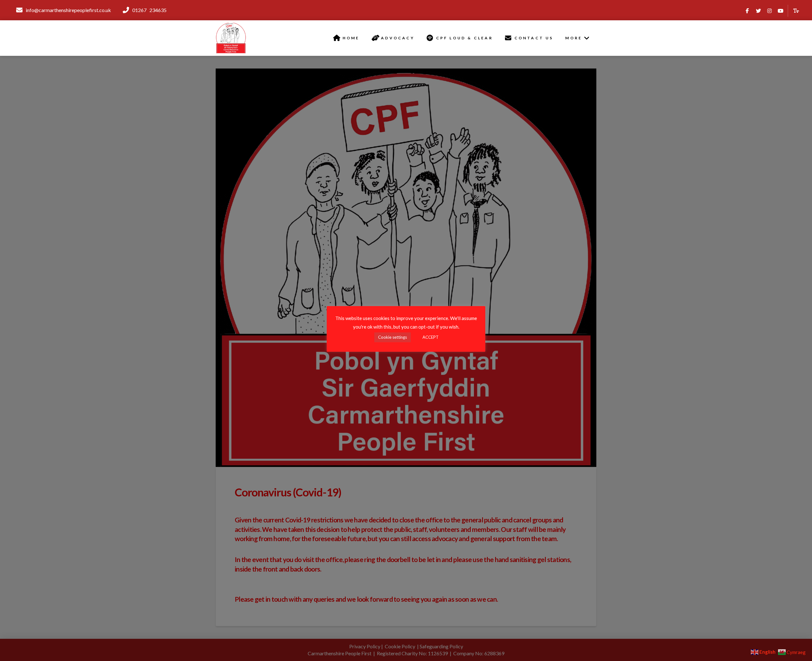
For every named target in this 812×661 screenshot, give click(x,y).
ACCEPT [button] (430, 337)
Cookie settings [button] (392, 337)
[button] (796, 11)
